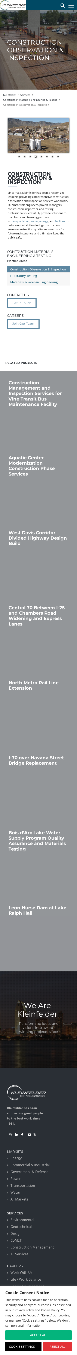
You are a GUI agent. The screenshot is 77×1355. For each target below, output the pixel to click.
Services (25, 95)
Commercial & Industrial (30, 1165)
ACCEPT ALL (38, 1335)
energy (43, 221)
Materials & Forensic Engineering (34, 282)
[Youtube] (29, 1134)
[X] (35, 1134)
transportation (20, 221)
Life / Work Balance (25, 1279)
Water (15, 1192)
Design (16, 1233)
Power (15, 1178)
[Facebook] (22, 1134)
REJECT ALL (57, 1346)
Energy (16, 1158)
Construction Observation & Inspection (38, 269)
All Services (19, 1254)
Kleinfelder (9, 95)
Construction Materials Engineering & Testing (30, 100)
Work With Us (21, 1272)
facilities (60, 221)
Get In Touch (21, 303)
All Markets (19, 1199)
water (34, 221)
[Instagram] (10, 1134)
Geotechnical (21, 1226)
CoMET (16, 1240)
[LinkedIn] (17, 1134)
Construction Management (32, 1247)
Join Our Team (23, 324)
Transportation (22, 1185)
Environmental (22, 1219)
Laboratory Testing (23, 276)
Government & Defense (29, 1171)
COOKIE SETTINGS (22, 1346)
